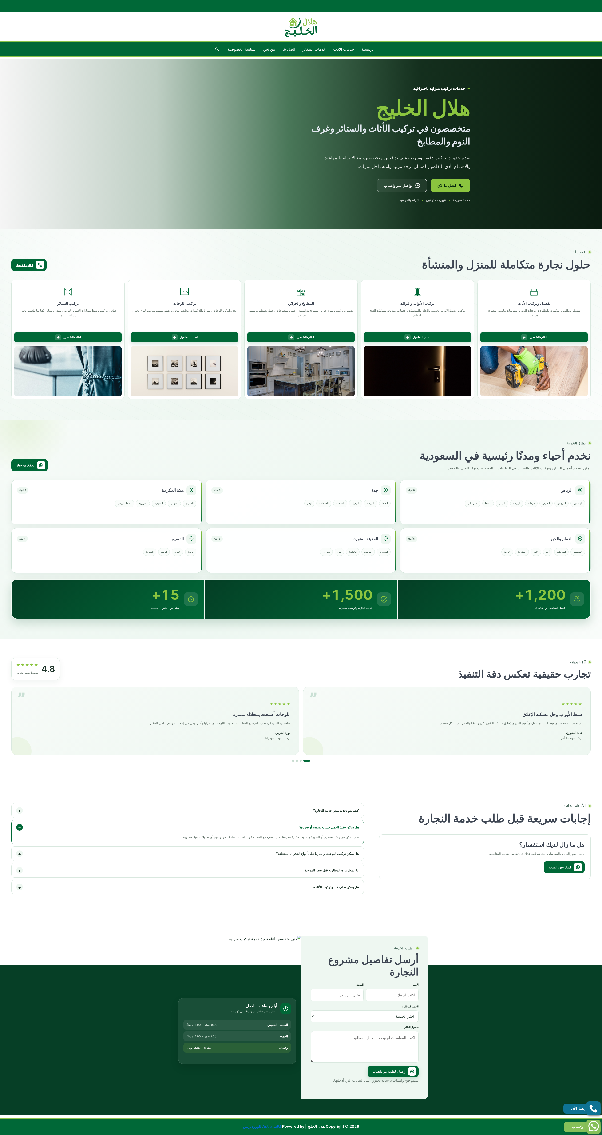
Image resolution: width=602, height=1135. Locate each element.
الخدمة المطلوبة (410, 1006)
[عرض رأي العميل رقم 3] (305, 761)
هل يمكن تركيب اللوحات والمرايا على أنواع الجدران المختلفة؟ (188, 853)
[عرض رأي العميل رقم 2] (301, 761)
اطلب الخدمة (24, 265)
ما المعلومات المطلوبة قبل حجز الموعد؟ (188, 870)
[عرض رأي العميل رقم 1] (295, 761)
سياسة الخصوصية (241, 49)
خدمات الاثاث (343, 49)
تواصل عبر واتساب (398, 185)
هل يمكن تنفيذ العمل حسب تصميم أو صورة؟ (188, 827)
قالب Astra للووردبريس (262, 1126)
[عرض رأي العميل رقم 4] (309, 761)
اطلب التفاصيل (534, 337)
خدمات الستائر (314, 49)
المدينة (360, 984)
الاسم (416, 984)
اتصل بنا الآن (446, 185)
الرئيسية (368, 49)
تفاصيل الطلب (411, 1027)
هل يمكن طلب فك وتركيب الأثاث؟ (188, 887)
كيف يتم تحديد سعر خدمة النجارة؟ (188, 810)
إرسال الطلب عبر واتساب (388, 1071)
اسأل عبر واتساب (560, 867)
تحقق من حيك (25, 465)
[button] (217, 49)
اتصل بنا (289, 49)
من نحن (269, 49)
